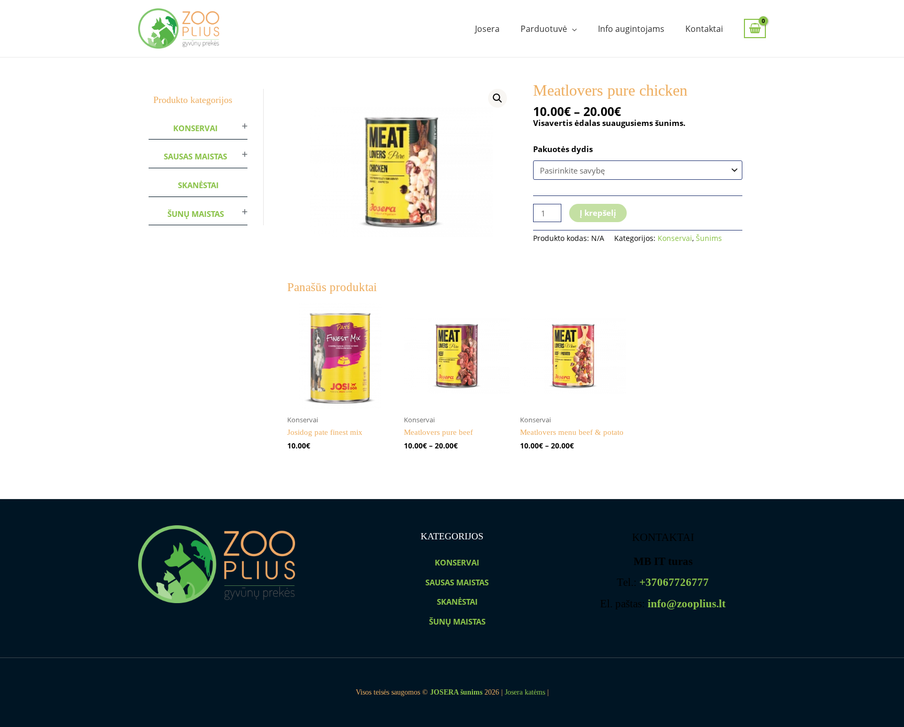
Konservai (195, 128)
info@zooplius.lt (687, 603)
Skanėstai (198, 185)
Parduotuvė (544, 28)
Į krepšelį (598, 212)
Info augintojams (631, 28)
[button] (497, 98)
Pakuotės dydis (563, 149)
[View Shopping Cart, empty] (755, 28)
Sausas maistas (195, 156)
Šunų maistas (195, 214)
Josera (487, 28)
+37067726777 (674, 582)
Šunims (709, 238)
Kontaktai (704, 28)
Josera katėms (525, 692)
